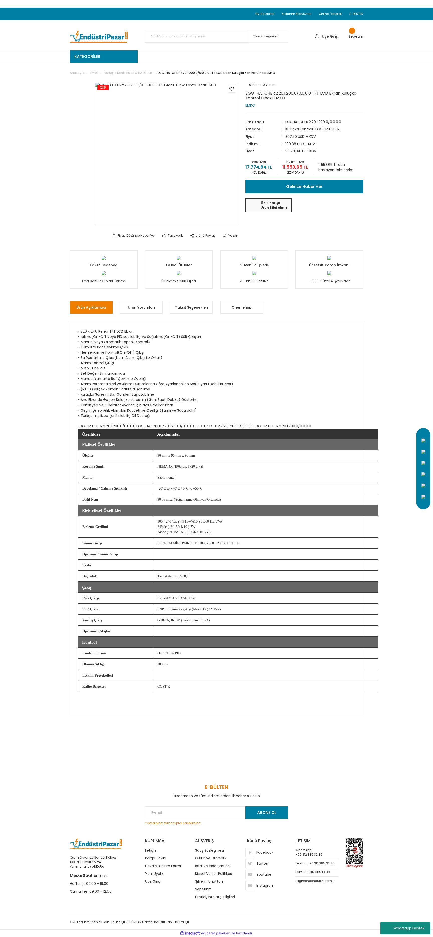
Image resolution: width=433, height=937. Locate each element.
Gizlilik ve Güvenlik (210, 858)
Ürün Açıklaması (91, 307)
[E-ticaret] (216, 933)
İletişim (151, 850)
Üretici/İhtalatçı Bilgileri (215, 896)
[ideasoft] (190, 933)
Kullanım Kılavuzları (296, 14)
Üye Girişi (153, 881)
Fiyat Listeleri (264, 14)
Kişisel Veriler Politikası (214, 873)
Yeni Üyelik (154, 873)
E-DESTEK (356, 14)
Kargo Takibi (155, 858)
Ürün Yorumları (141, 307)
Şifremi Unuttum (209, 881)
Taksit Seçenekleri (191, 307)
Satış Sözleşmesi (209, 850)
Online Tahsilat (330, 14)
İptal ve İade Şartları (212, 865)
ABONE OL (266, 812)
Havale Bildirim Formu (163, 865)
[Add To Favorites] (231, 89)
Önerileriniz (242, 307)
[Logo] (99, 36)
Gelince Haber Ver (304, 186)
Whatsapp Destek (408, 928)
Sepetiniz (203, 889)
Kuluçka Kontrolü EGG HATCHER (312, 129)
